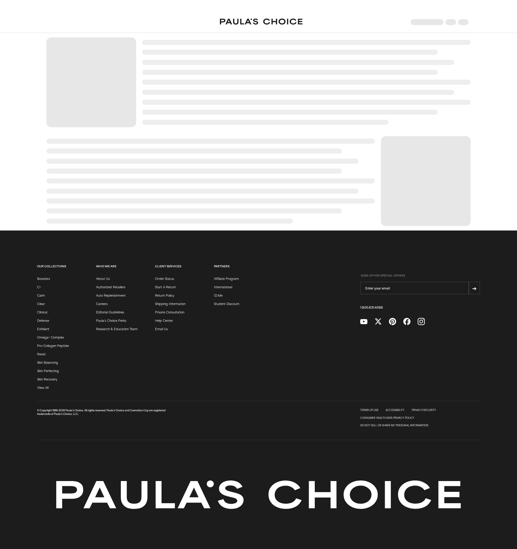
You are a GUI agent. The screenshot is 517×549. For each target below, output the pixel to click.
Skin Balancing (47, 362)
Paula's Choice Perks (111, 320)
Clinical (42, 312)
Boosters (43, 278)
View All (42, 387)
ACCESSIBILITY (395, 410)
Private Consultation (169, 312)
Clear (41, 303)
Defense (43, 320)
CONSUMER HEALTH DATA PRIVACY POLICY (387, 417)
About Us (103, 278)
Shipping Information (170, 303)
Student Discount (226, 303)
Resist (41, 353)
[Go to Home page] (261, 22)
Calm (41, 295)
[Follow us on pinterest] (392, 321)
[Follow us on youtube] (363, 321)
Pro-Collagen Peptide (53, 345)
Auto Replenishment (111, 295)
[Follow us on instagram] (421, 321)
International (223, 286)
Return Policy (164, 295)
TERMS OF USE (369, 410)
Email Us (161, 328)
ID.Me (218, 295)
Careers (102, 303)
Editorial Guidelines (110, 312)
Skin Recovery (47, 379)
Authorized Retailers (110, 286)
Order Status (164, 278)
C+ (39, 286)
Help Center (164, 320)
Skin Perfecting (48, 370)
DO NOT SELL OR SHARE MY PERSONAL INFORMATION (394, 425)
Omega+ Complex (50, 337)
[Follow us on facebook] (406, 321)
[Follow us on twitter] (378, 321)
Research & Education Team (117, 328)
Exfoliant (43, 328)
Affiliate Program (226, 278)
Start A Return (165, 286)
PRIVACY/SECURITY (424, 410)
